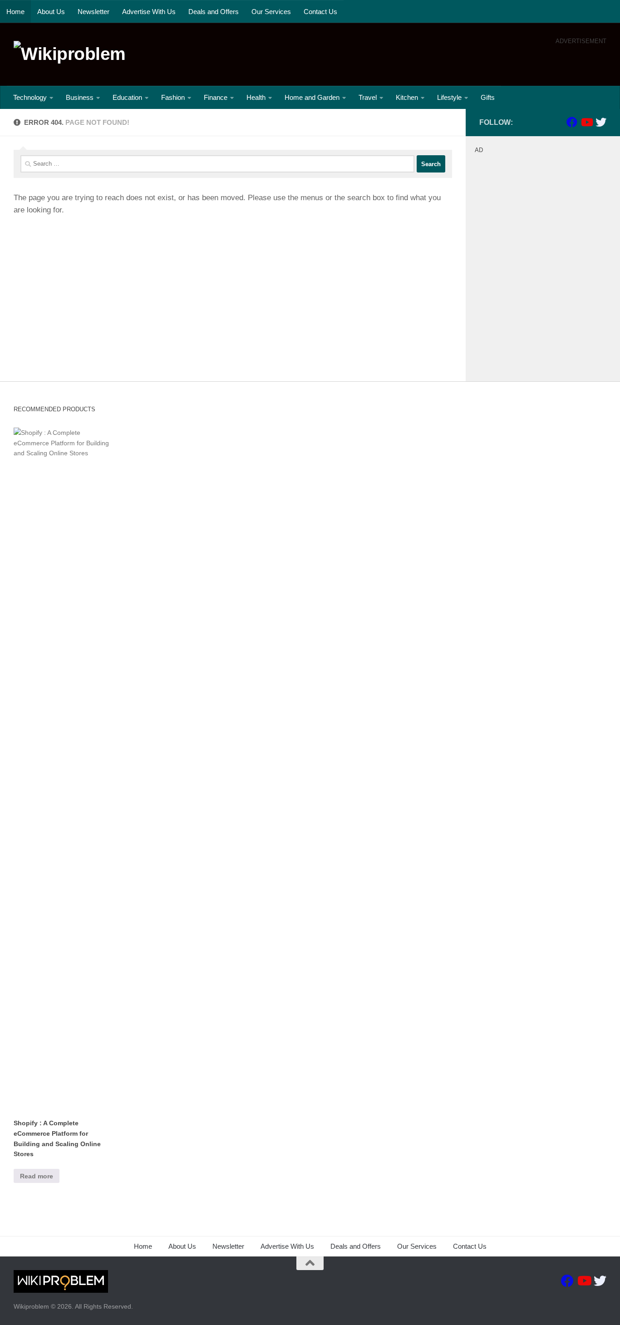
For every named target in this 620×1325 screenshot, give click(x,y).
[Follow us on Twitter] (600, 122)
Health (256, 97)
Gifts (488, 97)
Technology (30, 97)
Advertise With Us (149, 11)
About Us (51, 11)
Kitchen (407, 97)
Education (127, 97)
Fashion (173, 97)
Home (15, 11)
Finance (215, 97)
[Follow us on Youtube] (586, 122)
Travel (368, 97)
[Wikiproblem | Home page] (70, 54)
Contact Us (320, 11)
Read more (36, 1176)
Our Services (271, 11)
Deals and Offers (213, 11)
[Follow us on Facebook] (571, 122)
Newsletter (93, 11)
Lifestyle (449, 97)
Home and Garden (312, 97)
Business (79, 97)
